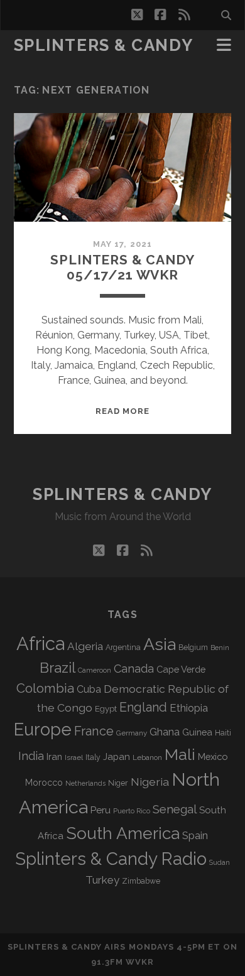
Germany (131, 733)
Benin (219, 647)
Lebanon (147, 757)
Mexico (212, 756)
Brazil (57, 667)
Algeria (85, 646)
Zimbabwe (141, 881)
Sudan (219, 863)
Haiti (223, 732)
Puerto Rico (131, 810)
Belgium (193, 647)
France (94, 731)
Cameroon (94, 670)
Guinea (197, 732)
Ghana (165, 732)
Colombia (45, 688)
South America (123, 833)
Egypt (106, 708)
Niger (118, 783)
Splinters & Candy (103, 45)
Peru (100, 810)
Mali (180, 754)
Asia (159, 644)
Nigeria (150, 781)
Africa (40, 643)
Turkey (102, 880)
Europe (43, 729)
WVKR (140, 962)
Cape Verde (180, 669)
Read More (122, 411)
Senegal (175, 809)
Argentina (123, 647)
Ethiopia (189, 708)
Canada (134, 668)
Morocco (44, 783)
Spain (195, 835)
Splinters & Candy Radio (111, 859)
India (31, 755)
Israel (74, 757)
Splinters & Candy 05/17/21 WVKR (122, 267)
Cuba (89, 689)
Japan (116, 756)
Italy (93, 757)
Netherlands (85, 783)
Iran (54, 756)
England (143, 707)
